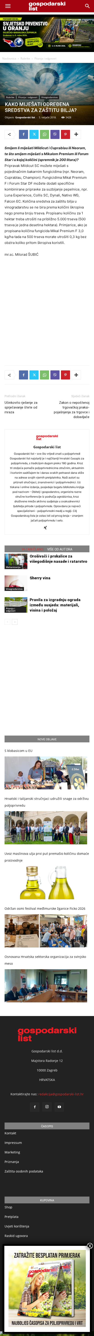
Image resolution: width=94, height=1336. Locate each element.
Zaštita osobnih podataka (24, 1171)
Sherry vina (40, 578)
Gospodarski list (25, 117)
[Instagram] (47, 1106)
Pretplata (11, 1217)
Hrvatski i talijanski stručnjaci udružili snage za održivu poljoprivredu (47, 802)
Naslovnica (9, 58)
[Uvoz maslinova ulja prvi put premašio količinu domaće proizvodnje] (46, 882)
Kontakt (10, 1133)
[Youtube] (59, 1107)
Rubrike (25, 58)
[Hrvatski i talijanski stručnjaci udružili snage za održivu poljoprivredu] (46, 827)
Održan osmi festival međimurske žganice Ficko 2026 (45, 908)
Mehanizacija (13, 567)
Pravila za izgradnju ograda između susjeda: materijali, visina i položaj (55, 604)
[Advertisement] (47, 310)
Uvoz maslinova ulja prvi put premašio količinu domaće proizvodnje (47, 857)
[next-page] (15, 622)
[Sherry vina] (16, 583)
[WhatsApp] (44, 134)
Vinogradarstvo (49, 97)
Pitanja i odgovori (45, 58)
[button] (87, 6)
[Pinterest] (65, 134)
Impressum (13, 1142)
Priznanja (12, 1162)
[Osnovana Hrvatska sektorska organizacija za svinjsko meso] (46, 985)
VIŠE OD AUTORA (59, 549)
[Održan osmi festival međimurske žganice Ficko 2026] (46, 930)
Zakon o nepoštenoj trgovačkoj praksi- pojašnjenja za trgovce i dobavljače (71, 410)
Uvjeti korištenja (17, 1226)
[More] (76, 134)
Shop (8, 1207)
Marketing (12, 1152)
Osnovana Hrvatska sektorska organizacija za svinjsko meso (45, 960)
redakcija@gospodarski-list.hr (61, 1094)
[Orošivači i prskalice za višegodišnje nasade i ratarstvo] (16, 561)
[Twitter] (34, 134)
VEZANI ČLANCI (33, 549)
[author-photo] (47, 441)
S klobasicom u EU (18, 751)
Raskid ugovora (16, 1236)
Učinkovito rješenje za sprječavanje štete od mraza (21, 407)
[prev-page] (7, 622)
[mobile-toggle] (7, 6)
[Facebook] (23, 134)
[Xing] (47, 528)
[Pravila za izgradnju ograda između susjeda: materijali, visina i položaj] (16, 605)
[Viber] (55, 134)
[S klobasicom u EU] (46, 773)
